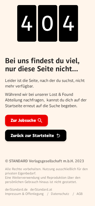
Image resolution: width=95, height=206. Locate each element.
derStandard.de (16, 189)
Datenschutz (60, 194)
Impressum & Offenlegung (24, 194)
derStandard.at (41, 189)
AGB (80, 194)
